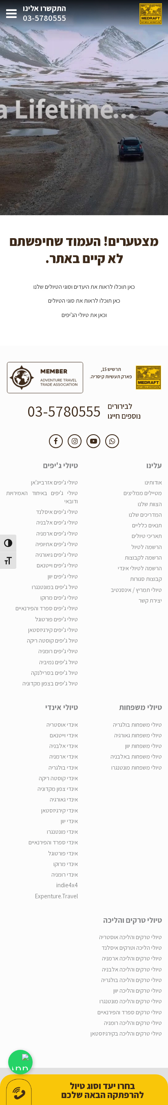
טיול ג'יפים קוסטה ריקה (52, 640)
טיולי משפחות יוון (143, 746)
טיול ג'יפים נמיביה (58, 662)
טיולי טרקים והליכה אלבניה (132, 969)
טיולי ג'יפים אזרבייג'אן (54, 482)
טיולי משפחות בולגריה (137, 724)
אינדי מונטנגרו (62, 831)
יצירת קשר (150, 600)
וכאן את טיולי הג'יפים (84, 315)
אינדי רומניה (64, 874)
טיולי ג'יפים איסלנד (57, 512)
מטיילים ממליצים (143, 493)
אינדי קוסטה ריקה (58, 778)
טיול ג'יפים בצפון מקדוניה (50, 683)
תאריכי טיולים (147, 536)
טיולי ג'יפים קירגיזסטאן (53, 630)
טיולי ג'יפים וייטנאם (57, 565)
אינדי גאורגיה (64, 799)
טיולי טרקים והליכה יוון (137, 990)
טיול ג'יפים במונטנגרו (55, 587)
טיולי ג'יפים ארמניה (57, 533)
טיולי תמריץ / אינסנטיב (136, 590)
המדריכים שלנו (145, 514)
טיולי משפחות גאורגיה (138, 735)
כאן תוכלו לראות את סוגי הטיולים (84, 300)
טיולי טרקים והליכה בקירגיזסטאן (126, 1033)
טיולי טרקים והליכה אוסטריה (130, 937)
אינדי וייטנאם (64, 735)
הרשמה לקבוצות (143, 557)
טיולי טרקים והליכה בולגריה (131, 980)
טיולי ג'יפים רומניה (58, 651)
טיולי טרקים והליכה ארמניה (132, 958)
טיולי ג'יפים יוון (63, 576)
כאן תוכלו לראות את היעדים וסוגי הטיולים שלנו (84, 286)
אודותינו (153, 482)
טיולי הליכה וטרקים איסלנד (132, 947)
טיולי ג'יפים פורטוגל (56, 619)
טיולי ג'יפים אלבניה (57, 522)
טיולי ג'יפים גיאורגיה (56, 554)
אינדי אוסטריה (62, 724)
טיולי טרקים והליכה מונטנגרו (130, 1001)
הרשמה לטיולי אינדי (140, 568)
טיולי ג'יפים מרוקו (59, 597)
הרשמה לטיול (146, 547)
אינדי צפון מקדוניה (58, 788)
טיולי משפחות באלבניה (136, 756)
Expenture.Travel (56, 896)
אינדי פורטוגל (63, 853)
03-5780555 (44, 18)
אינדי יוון (69, 821)
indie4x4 (67, 885)
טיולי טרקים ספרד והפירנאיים (129, 1012)
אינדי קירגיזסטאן (59, 810)
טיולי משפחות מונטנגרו (136, 767)
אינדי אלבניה (63, 746)
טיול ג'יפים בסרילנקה (54, 672)
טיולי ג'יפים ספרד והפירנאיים (46, 608)
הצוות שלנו (150, 504)
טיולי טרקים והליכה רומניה (133, 1023)
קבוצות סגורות (146, 579)
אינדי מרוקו (65, 864)
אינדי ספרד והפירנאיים (53, 842)
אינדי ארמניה (63, 756)
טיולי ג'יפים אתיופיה (56, 544)
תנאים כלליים (147, 525)
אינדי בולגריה (63, 767)
